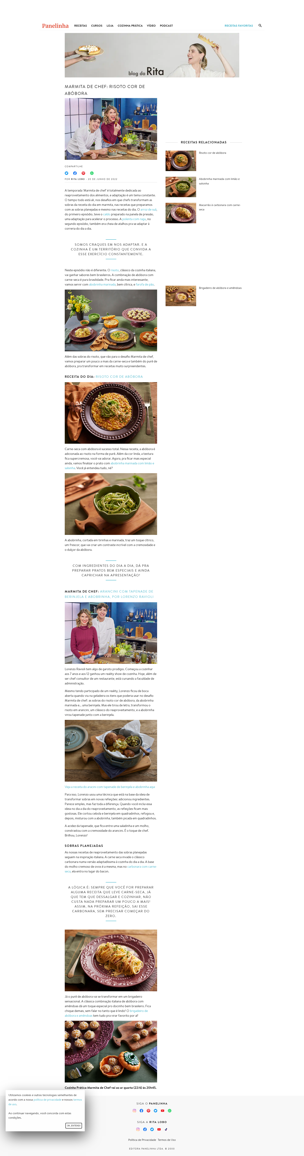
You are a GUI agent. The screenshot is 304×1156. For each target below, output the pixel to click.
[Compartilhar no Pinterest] (83, 173)
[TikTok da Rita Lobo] (166, 1129)
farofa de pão (145, 284)
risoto (115, 270)
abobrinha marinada (102, 284)
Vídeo (151, 26)
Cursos (96, 26)
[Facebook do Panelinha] (141, 1110)
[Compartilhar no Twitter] (66, 173)
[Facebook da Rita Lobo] (144, 1129)
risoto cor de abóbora (119, 376)
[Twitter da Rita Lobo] (152, 1129)
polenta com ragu (134, 219)
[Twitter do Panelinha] (155, 1110)
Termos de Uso (167, 1140)
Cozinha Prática (130, 26)
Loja (110, 26)
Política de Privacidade (142, 1140)
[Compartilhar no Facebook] (75, 173)
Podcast (166, 26)
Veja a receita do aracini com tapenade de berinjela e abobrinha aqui (110, 787)
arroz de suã (148, 209)
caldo (106, 214)
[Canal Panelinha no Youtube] (162, 1110)
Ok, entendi (73, 1125)
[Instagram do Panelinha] (134, 1110)
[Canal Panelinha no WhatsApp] (169, 1110)
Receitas (80, 26)
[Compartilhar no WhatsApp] (92, 173)
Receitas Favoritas (239, 26)
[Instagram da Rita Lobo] (137, 1129)
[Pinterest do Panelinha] (148, 1110)
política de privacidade (47, 1100)
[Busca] (260, 25)
